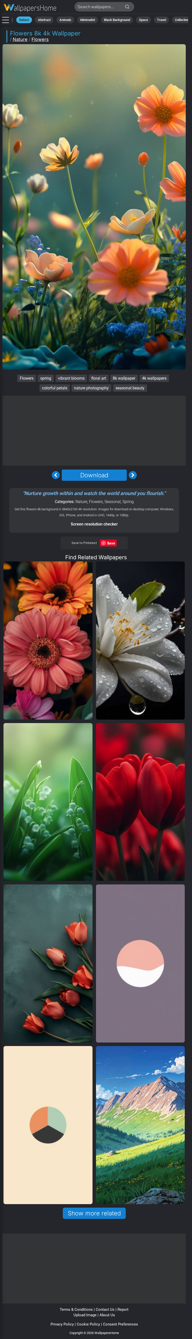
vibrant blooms (71, 378)
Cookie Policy (88, 1324)
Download (94, 475)
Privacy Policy (62, 1324)
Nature (24, 20)
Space (143, 20)
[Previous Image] (56, 475)
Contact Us (105, 1309)
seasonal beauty (130, 388)
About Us (107, 1315)
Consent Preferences (120, 1324)
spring (45, 378)
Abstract (44, 20)
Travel (161, 20)
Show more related (94, 1213)
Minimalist (87, 20)
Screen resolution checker (94, 524)
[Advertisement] (94, 431)
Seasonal (112, 501)
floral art (98, 378)
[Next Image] (133, 475)
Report (123, 1309)
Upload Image (85, 1315)
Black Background (117, 20)
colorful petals (54, 388)
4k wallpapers (154, 378)
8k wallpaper (124, 378)
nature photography (91, 388)
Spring (128, 501)
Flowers (40, 39)
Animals (65, 20)
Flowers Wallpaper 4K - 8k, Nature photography (30, 8)
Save (111, 542)
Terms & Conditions (76, 1309)
